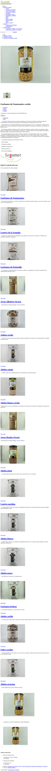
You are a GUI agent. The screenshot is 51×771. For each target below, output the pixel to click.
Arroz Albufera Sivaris (11, 301)
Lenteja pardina (8, 504)
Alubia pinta (6, 471)
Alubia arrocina (8, 684)
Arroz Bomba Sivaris (10, 437)
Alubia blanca (7, 538)
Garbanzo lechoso (9, 606)
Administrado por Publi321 (13, 769)
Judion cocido (7, 335)
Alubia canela (7, 369)
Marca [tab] (4, 119)
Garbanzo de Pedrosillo (11, 267)
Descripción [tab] (5, 117)
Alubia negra (6, 573)
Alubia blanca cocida (10, 403)
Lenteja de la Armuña (10, 232)
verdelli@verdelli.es (11, 767)
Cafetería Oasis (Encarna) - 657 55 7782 (16, 766)
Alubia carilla (7, 616)
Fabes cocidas (7, 649)
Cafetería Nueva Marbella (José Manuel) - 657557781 (36, 766)
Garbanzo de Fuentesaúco (12, 198)
